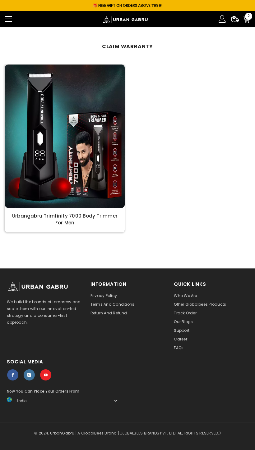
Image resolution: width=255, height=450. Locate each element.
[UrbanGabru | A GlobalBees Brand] (65, 136)
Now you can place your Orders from (43, 391)
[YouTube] (46, 375)
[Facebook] (13, 375)
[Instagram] (29, 375)
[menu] (8, 19)
